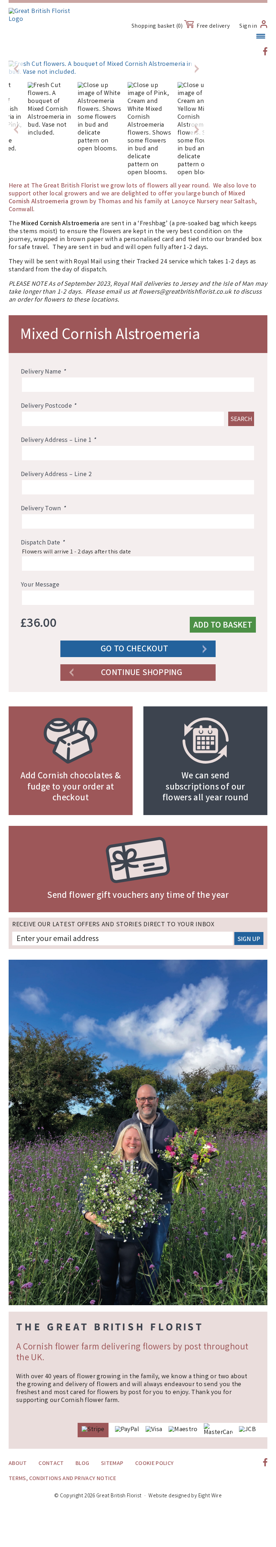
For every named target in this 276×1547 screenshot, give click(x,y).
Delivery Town (43, 509)
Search (241, 419)
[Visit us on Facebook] (265, 51)
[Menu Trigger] (261, 37)
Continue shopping (141, 673)
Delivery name (43, 372)
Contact (51, 1464)
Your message (40, 585)
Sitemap (112, 1464)
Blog (82, 1464)
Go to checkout (134, 649)
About (18, 1464)
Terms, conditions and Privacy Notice (62, 1479)
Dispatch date (42, 543)
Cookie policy (154, 1464)
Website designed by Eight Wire (185, 1496)
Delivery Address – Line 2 (56, 474)
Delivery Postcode (48, 406)
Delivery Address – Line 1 (58, 440)
